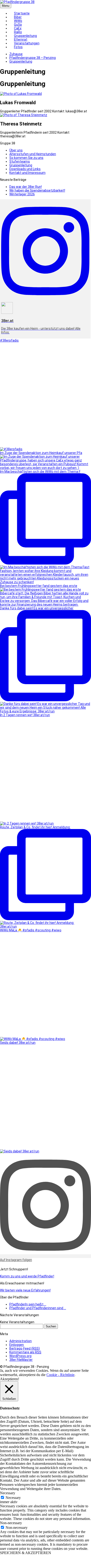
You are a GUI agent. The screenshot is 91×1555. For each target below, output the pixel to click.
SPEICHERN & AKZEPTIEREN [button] (25, 1553)
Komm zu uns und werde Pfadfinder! (27, 1276)
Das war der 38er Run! (25, 187)
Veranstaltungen (26, 43)
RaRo (18, 32)
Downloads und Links (25, 169)
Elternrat (20, 39)
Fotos (18, 47)
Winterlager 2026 (22, 194)
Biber (18, 17)
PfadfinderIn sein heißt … (27, 1304)
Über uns (16, 150)
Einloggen (16, 1345)
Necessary (13, 1498)
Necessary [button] (7, 1493)
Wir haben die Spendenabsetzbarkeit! (37, 190)
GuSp (18, 24)
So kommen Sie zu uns (26, 158)
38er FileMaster (21, 1360)
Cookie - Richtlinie (60, 1375)
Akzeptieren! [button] (9, 1379)
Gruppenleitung (25, 36)
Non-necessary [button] (11, 1523)
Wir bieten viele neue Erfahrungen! (25, 1290)
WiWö (18, 21)
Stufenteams (19, 161)
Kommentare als (25, 1352)
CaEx (17, 28)
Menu (5, 5)
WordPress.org (20, 1356)
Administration (20, 1341)
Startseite (22, 13)
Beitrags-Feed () (24, 1348)
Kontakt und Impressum (27, 173)
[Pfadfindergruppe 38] (17, 2)
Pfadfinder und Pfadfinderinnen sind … (37, 1308)
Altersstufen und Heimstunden (32, 154)
